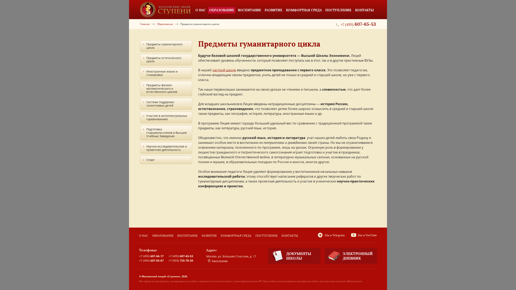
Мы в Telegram (335, 235)
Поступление (266, 235)
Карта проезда (220, 260)
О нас (143, 235)
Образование (163, 235)
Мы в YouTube (367, 235)
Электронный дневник (358, 256)
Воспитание (187, 235)
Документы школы (298, 256)
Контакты (290, 235)
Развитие (209, 235)
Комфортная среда (236, 235)
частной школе (224, 70)
